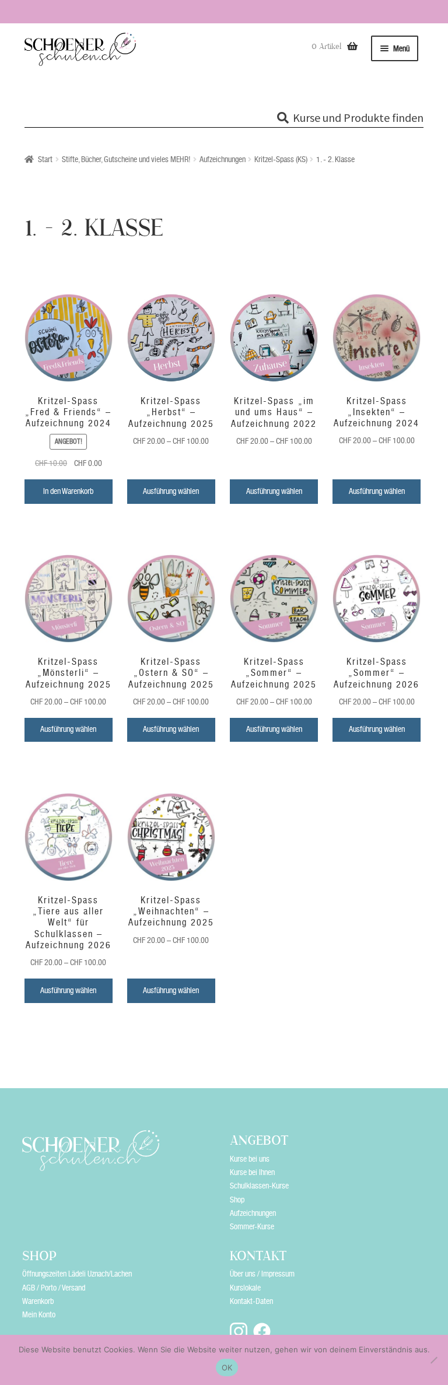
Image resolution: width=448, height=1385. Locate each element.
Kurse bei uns (250, 1158)
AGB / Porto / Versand (53, 1287)
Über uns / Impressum (262, 1273)
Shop (237, 1199)
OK (227, 1367)
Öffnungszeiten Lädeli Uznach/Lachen (77, 1273)
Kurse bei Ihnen (252, 1172)
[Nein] (433, 1360)
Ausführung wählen (171, 491)
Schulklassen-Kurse (259, 1185)
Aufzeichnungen (223, 159)
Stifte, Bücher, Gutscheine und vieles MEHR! (126, 159)
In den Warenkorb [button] (68, 491)
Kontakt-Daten (251, 1301)
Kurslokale (245, 1287)
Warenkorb (38, 1301)
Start (45, 159)
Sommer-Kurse (252, 1226)
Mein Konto (38, 1314)
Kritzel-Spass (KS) (280, 159)
